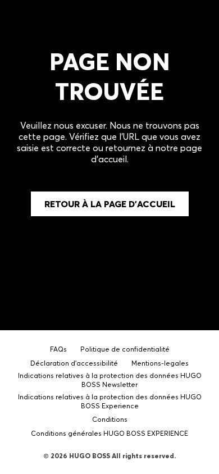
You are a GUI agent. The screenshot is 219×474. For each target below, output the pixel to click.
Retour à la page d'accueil (109, 203)
